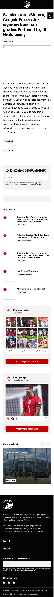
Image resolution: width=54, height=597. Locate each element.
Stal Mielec (21, 225)
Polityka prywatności (28, 570)
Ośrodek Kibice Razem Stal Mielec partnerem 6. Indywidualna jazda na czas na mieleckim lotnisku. (33, 255)
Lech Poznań (22, 292)
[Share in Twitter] (10, 157)
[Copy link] (20, 157)
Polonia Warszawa (24, 240)
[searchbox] (24, 199)
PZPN (22, 590)
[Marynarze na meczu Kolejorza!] (9, 294)
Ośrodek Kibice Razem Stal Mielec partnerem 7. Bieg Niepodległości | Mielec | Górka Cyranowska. (32, 219)
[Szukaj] (48, 198)
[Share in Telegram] (15, 157)
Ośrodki (7, 541)
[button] (50, 15)
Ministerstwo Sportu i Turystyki (37, 590)
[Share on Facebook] (5, 157)
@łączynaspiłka (21, 310)
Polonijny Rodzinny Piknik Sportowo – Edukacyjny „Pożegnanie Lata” (33, 236)
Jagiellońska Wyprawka (27, 271)
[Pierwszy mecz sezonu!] (27, 466)
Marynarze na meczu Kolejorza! (31, 289)
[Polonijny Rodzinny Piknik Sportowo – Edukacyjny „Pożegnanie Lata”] (9, 240)
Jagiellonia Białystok (25, 274)
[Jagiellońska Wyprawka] (9, 276)
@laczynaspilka (21, 377)
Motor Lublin (8, 41)
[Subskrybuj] (45, 177)
